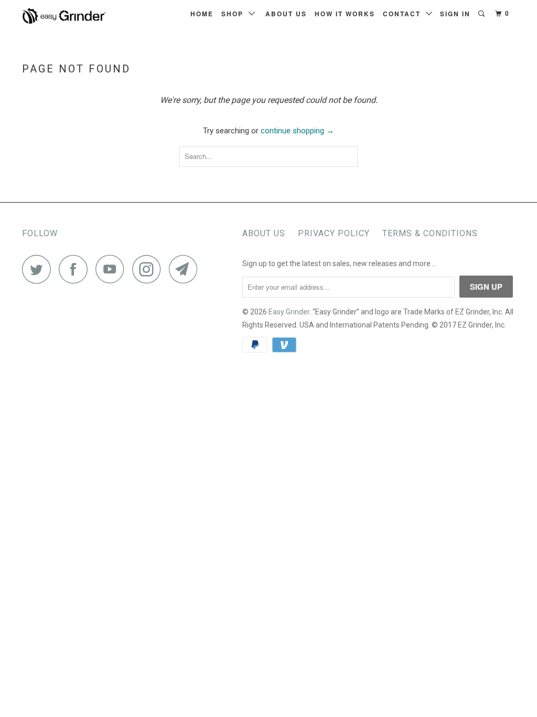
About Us (286, 13)
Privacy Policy (334, 233)
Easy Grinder (288, 312)
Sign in (455, 13)
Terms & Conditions (430, 233)
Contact (404, 13)
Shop (235, 13)
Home (201, 13)
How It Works (345, 13)
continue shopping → (297, 130)
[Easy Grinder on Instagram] (149, 269)
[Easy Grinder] (64, 16)
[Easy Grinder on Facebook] (76, 269)
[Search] (482, 13)
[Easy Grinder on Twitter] (39, 269)
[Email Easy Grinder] (186, 269)
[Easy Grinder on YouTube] (112, 269)
